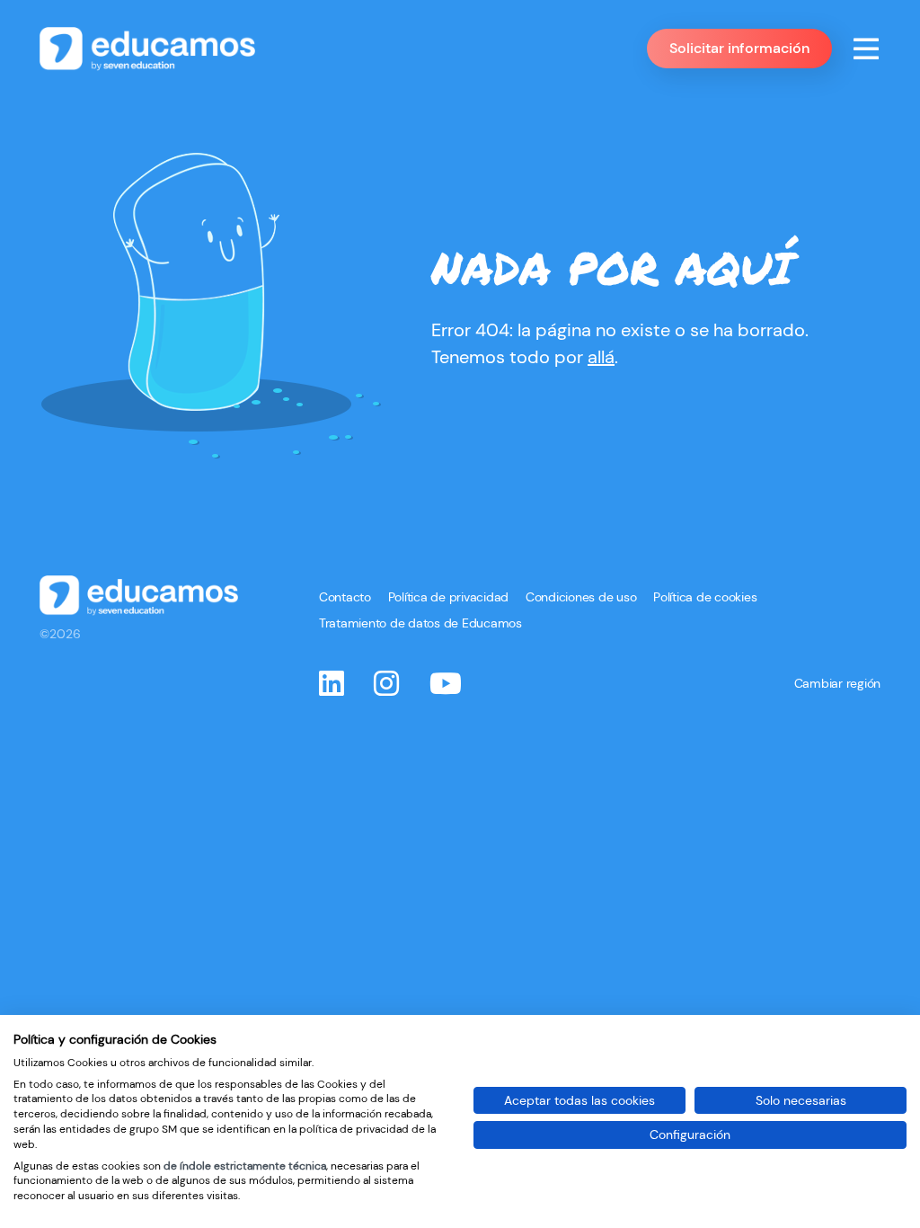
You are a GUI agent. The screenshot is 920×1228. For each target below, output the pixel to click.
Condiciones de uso (581, 597)
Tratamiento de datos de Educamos (420, 623)
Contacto (345, 597)
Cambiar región (837, 683)
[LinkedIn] (331, 688)
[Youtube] (445, 688)
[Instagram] (386, 688)
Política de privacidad (448, 597)
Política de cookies (704, 597)
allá (601, 357)
